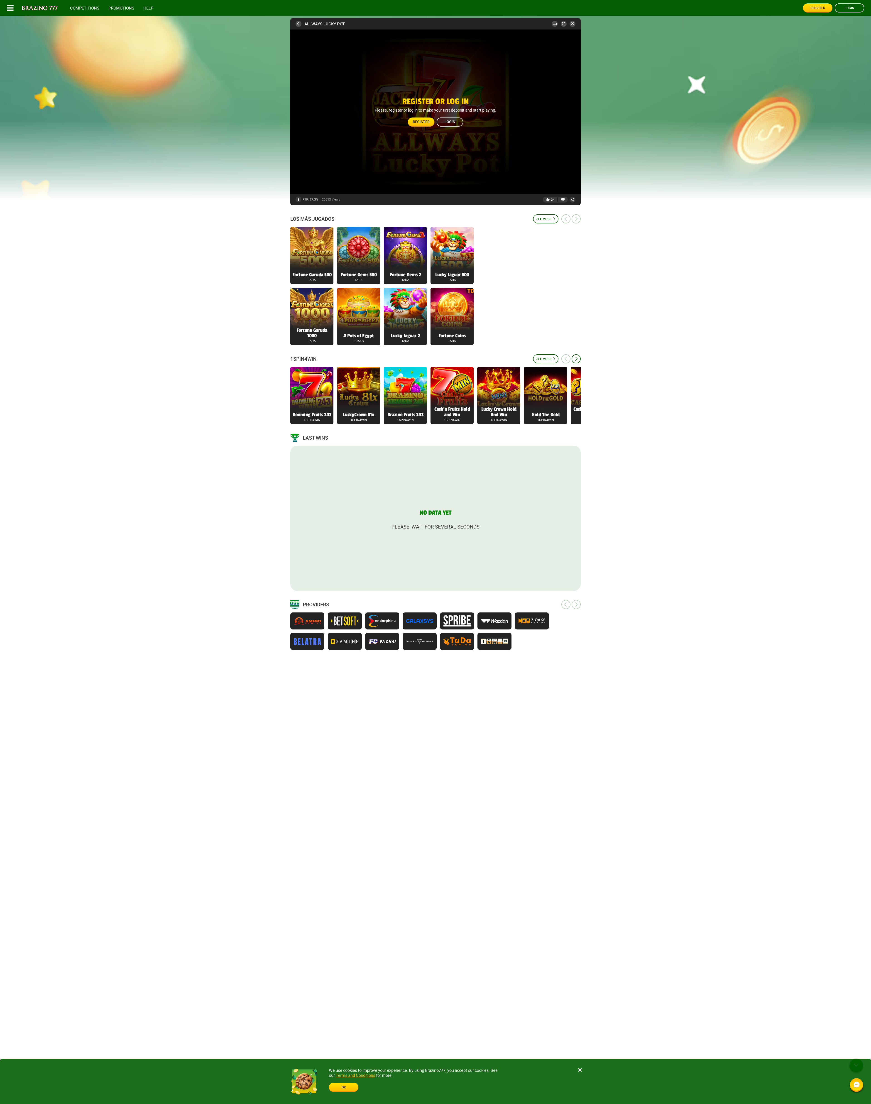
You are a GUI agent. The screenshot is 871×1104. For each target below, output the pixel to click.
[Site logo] (40, 8)
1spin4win (303, 359)
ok (344, 1087)
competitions (84, 8)
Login (849, 8)
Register (817, 8)
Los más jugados (312, 219)
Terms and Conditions (355, 1075)
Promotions (121, 8)
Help (148, 8)
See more (543, 219)
